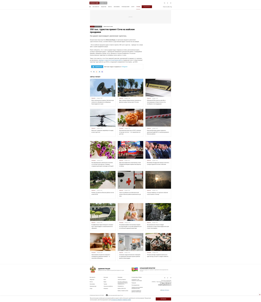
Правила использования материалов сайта (137, 288)
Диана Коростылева (108, 26)
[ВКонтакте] (94, 72)
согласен (163, 299)
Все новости (96, 6)
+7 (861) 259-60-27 (165, 283)
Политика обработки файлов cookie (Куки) (136, 291)
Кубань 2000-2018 (122, 288)
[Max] (102, 72)
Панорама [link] (121, 128)
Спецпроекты (146, 6)
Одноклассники (168, 3)
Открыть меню (90, 7)
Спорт (132, 6)
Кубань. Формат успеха (123, 290)
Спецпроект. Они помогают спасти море (137, 280)
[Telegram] (99, 72)
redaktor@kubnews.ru (164, 285)
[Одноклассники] (96, 72)
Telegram (171, 3)
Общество (103, 6)
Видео (105, 281)
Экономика (117, 6)
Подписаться (98, 66)
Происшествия (125, 6)
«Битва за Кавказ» (122, 279)
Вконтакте (164, 3)
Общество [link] (93, 98)
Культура (106, 277)
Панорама (120, 277)
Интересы (106, 288)
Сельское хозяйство (108, 286)
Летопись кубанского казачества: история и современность (123, 283)
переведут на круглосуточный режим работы (110, 60)
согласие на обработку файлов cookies (121, 299)
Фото (105, 279)
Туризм (138, 6)
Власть (110, 6)
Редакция (134, 282)
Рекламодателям (135, 285)
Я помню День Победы (137, 277)
